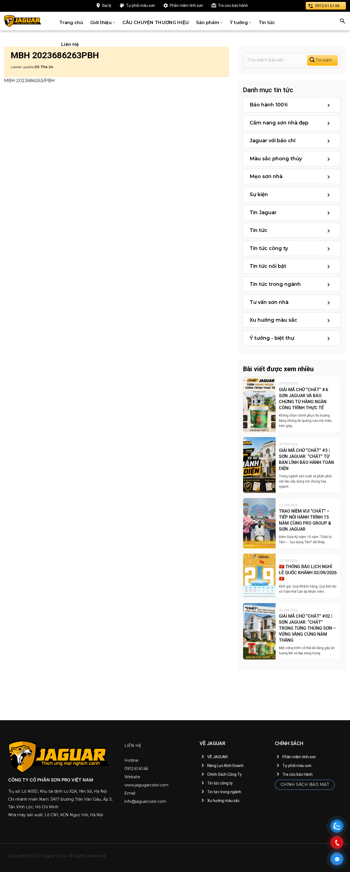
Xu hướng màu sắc (273, 320)
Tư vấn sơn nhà (269, 302)
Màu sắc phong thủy (276, 158)
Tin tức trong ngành (275, 284)
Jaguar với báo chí (273, 140)
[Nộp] (322, 60)
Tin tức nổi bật (268, 266)
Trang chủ (71, 22)
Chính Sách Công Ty (224, 774)
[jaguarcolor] (22, 21)
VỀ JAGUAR (217, 757)
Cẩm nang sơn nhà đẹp (279, 122)
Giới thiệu (101, 22)
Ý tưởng (239, 22)
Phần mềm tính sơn (186, 5)
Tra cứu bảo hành (233, 5)
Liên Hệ (70, 44)
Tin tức (267, 22)
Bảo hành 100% (269, 104)
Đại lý (106, 5)
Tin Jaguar (263, 212)
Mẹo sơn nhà (266, 176)
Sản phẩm (207, 22)
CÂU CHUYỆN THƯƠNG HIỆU (155, 22)
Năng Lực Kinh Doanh (225, 765)
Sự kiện (259, 194)
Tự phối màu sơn (140, 5)
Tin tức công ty (269, 248)
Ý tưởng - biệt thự (272, 338)
